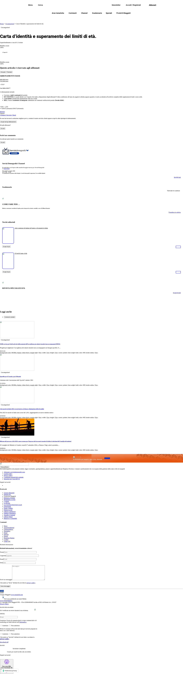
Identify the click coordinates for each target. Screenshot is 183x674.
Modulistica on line (9, 499)
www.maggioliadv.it (6, 600)
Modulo (2, 112)
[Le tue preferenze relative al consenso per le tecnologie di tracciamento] (10, 670)
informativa (22, 622)
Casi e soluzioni (115, 18)
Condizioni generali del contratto (13, 477)
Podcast (6, 534)
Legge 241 (7, 541)
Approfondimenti (9, 527)
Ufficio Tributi (8, 517)
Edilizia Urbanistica (10, 513)
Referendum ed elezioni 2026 (135, 18)
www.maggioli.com (17, 594)
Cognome (3, 555)
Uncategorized (9, 24)
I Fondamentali (100, 18)
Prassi (5, 533)
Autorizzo (5, 625)
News (5, 526)
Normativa (7, 531)
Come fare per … (54, 18)
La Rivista (7, 503)
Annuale (3, 72)
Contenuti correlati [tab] (10, 317)
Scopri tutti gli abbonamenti (8, 122)
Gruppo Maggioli (9, 493)
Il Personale (7, 506)
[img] (35, 609)
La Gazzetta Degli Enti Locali (13, 505)
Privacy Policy (4, 604)
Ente (1, 562)
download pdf (4, 642)
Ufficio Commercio (10, 511)
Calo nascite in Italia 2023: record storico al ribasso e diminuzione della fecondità (22, 409)
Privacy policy (8, 475)
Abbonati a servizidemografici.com (14, 472)
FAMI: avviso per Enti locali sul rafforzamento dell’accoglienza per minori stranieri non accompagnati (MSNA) (30, 344)
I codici (6, 539)
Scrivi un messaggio (6, 579)
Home (2, 24)
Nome (2, 552)
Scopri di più (6, 168)
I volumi (6, 501)
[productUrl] (8, 243)
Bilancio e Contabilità (10, 518)
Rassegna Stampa (9, 538)
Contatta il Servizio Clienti (8, 115)
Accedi (3, 128)
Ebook (6, 536)
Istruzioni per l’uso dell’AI (12, 479)
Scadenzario (97, 13)
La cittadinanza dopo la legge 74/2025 (77, 18)
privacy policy (31, 583)
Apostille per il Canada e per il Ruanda (10, 376)
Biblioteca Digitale (9, 498)
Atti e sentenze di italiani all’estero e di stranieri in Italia (31, 228)
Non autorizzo (15, 625)
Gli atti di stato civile (21, 253)
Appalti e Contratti (9, 515)
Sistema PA (7, 494)
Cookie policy (8, 474)
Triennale (9, 72)
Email (2, 559)
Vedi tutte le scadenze (173, 190)
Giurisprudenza (8, 529)
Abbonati (107, 458)
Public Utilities (8, 508)
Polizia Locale (8, 510)
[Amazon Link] (178, 247)
